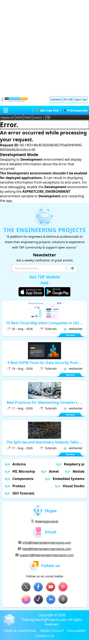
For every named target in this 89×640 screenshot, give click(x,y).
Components (23, 478)
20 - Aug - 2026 (22, 329)
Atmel (54, 471)
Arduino (37, 117)
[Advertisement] (44, 47)
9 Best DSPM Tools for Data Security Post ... (44, 362)
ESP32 (19, 117)
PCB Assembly (77, 110)
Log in (78, 99)
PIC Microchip (23, 471)
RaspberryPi (7, 117)
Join (85, 99)
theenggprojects (46, 521)
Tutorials (51, 329)
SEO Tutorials (23, 493)
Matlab (78, 471)
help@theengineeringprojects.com (46, 549)
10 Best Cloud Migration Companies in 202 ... (44, 323)
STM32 (27, 117)
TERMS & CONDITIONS (20, 631)
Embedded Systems (68, 478)
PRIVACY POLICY (52, 631)
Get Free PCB (49, 110)
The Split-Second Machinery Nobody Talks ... (44, 442)
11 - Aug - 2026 (22, 408)
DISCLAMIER (76, 631)
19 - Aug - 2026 (22, 368)
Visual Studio (73, 486)
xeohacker (76, 329)
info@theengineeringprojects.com (47, 542)
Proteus (18, 486)
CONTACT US (44, 636)
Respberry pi (74, 464)
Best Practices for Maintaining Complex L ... (44, 402)
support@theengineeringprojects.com (47, 555)
